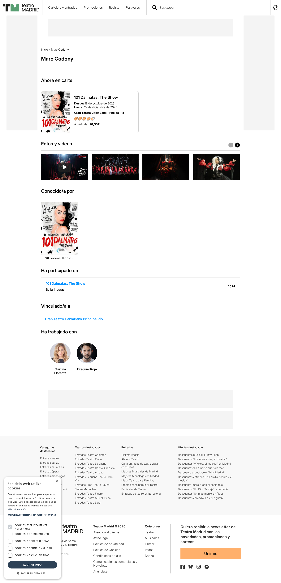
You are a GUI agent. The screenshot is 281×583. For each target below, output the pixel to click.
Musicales (152, 538)
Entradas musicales (52, 467)
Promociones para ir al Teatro (139, 484)
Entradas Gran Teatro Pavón (92, 484)
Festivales (133, 7)
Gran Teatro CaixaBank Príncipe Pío (74, 319)
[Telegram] (207, 567)
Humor (149, 544)
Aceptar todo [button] (32, 564)
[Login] (275, 7)
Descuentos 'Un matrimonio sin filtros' (201, 493)
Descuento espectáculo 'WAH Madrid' (201, 472)
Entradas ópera (49, 471)
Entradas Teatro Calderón (90, 454)
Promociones (93, 7)
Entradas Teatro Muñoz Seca (93, 498)
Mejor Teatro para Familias (137, 480)
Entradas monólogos (52, 476)
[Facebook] (182, 567)
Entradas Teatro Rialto (88, 459)
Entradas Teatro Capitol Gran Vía (95, 468)
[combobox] (212, 7)
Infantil (149, 550)
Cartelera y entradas (62, 7)
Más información (17, 509)
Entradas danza (49, 462)
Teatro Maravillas (85, 489)
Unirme (210, 553)
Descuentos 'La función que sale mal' (201, 468)
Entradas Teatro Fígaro (89, 493)
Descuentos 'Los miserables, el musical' (202, 459)
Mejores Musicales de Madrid (139, 471)
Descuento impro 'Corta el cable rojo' (200, 484)
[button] (32, 516)
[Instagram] (199, 567)
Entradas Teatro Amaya (89, 472)
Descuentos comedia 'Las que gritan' (200, 498)
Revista (114, 7)
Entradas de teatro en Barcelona (141, 493)
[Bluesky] (190, 566)
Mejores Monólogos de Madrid (140, 476)
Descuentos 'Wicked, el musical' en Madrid (204, 463)
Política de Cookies (106, 550)
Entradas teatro (49, 458)
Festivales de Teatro (133, 489)
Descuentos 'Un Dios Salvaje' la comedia (203, 489)
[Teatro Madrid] (21, 7)
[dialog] (32, 528)
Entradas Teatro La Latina (90, 463)
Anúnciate (100, 571)
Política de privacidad (108, 544)
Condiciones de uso (107, 556)
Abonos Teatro (130, 459)
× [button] (56, 480)
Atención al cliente (106, 532)
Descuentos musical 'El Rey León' (198, 454)
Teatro (149, 532)
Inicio (44, 49)
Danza (149, 556)
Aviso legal (101, 538)
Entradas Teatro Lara (88, 502)
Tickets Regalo (130, 454)
